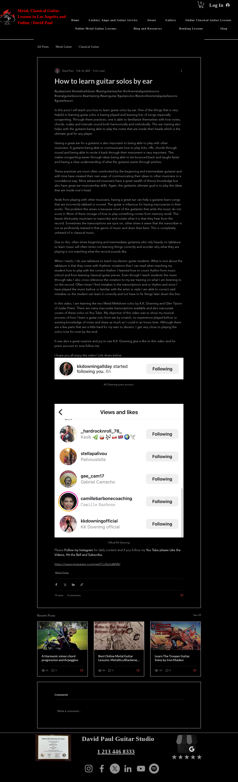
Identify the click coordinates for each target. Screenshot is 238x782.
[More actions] (181, 71)
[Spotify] (154, 768)
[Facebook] (102, 768)
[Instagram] (89, 768)
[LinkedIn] (128, 768)
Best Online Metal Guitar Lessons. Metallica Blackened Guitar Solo (118, 658)
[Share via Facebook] (56, 584)
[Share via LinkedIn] (73, 584)
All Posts (43, 46)
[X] (115, 768)
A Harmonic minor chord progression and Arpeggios (60, 658)
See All (197, 615)
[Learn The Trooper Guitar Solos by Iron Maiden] (176, 636)
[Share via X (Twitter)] (64, 584)
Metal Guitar (64, 46)
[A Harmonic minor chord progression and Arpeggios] (62, 636)
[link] (201, 4)
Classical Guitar (89, 46)
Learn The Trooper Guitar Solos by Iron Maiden (172, 658)
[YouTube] (141, 768)
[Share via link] (81, 584)
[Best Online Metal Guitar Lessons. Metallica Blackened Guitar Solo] (119, 636)
